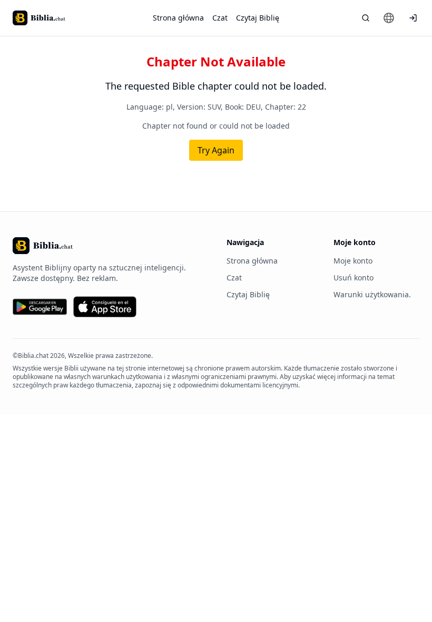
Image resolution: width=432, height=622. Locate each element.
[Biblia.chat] (39, 17)
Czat (220, 18)
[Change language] (388, 17)
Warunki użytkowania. (372, 294)
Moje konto (352, 261)
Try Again (216, 150)
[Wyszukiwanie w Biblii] (365, 17)
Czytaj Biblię (257, 18)
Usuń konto (353, 278)
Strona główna (178, 18)
